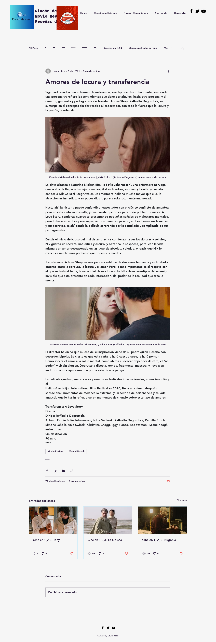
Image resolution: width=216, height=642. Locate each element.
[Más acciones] (168, 71)
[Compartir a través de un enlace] (71, 470)
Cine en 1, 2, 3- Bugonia (159, 540)
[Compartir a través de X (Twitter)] (55, 470)
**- (95, 47)
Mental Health (77, 451)
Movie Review (55, 451)
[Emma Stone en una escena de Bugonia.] (162, 520)
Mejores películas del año (143, 47)
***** (84, 47)
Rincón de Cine (53, 11)
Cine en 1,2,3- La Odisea (105, 540)
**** (73, 47)
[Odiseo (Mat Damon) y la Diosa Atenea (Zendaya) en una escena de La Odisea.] (108, 520)
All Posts (33, 47)
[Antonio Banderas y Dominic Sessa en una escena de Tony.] (53, 520)
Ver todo (182, 500)
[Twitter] (197, 11)
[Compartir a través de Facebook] (47, 470)
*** (63, 47)
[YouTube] (203, 11)
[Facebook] (191, 11)
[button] (182, 48)
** (54, 47)
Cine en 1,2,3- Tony (46, 540)
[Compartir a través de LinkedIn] (63, 470)
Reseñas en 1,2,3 (112, 47)
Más (166, 47)
